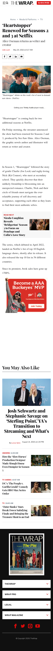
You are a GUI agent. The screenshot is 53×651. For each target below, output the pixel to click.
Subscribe (44, 3)
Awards (6, 453)
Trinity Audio (29, 108)
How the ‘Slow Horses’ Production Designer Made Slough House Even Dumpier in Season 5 (15, 463)
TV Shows (6, 480)
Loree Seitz (15, 443)
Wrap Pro (10, 594)
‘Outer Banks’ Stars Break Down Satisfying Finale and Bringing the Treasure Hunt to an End (15, 512)
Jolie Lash (6, 50)
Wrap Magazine (14, 615)
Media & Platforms (27, 19)
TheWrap (10, 584)
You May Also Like (20, 367)
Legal (8, 604)
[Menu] (5, 3)
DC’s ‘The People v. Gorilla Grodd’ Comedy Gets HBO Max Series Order (15, 488)
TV (41, 19)
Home (13, 19)
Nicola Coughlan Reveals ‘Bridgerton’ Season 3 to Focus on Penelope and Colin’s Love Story (15, 226)
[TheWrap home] (22, 3)
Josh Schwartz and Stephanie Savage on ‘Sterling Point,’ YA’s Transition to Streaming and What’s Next (26, 423)
